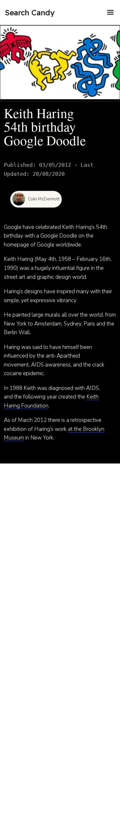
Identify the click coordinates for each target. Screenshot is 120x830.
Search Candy (30, 12)
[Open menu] (110, 12)
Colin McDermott (44, 199)
